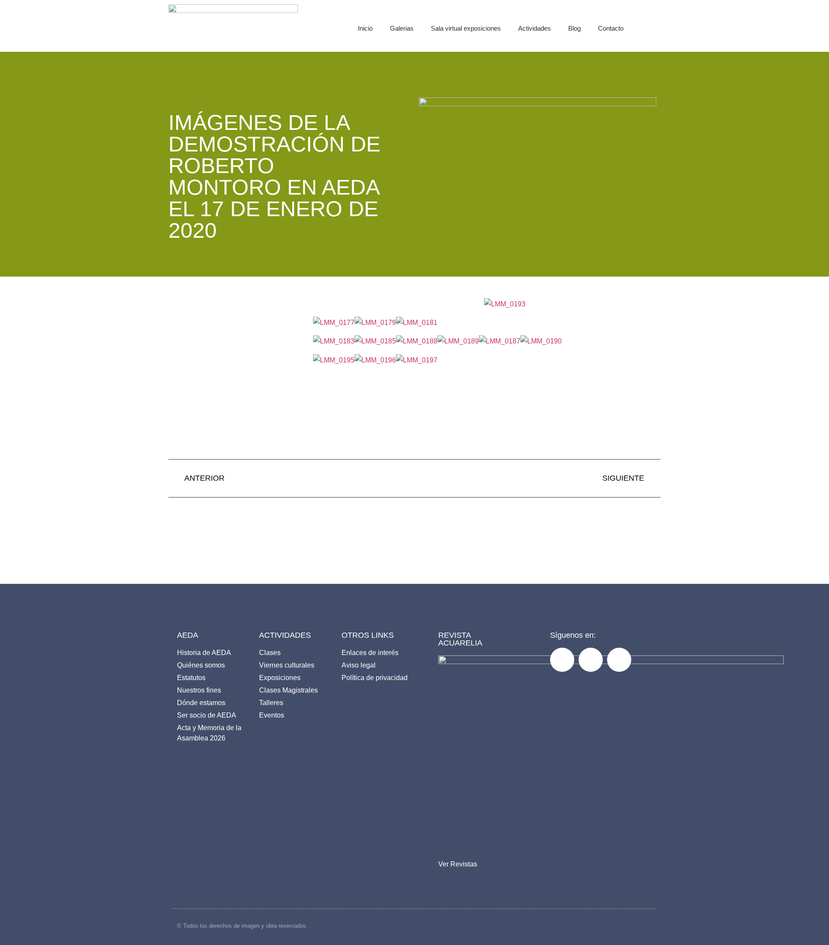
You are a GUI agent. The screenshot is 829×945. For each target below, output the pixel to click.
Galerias (402, 28)
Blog (574, 28)
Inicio (365, 28)
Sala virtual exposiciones (466, 28)
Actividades (534, 28)
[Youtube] (619, 660)
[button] (659, 26)
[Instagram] (591, 660)
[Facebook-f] (562, 660)
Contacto (610, 28)
